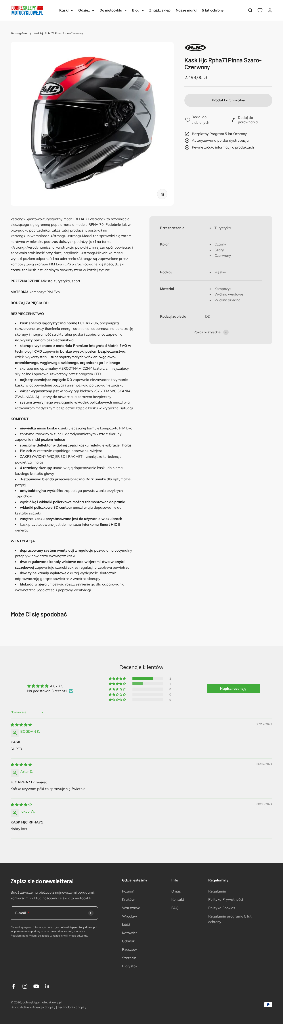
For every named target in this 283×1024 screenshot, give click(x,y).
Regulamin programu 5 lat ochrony (230, 919)
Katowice (130, 933)
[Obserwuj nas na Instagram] (25, 986)
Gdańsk (128, 941)
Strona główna (19, 33)
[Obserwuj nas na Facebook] (14, 986)
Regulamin (217, 891)
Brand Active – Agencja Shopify (33, 1007)
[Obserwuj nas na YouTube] (36, 986)
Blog (136, 10)
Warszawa (131, 908)
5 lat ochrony (213, 10)
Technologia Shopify (72, 1007)
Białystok (129, 966)
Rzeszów (129, 949)
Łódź (126, 924)
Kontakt (177, 899)
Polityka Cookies (221, 908)
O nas (176, 891)
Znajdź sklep (159, 10)
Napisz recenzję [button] (233, 688)
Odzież (84, 10)
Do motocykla (110, 10)
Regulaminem (19, 935)
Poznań (128, 891)
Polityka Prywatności (225, 899)
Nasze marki (186, 10)
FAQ (174, 908)
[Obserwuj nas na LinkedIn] (47, 986)
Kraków (128, 899)
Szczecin (129, 958)
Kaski (64, 10)
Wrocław (129, 916)
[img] (21, 725)
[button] (117, 678)
